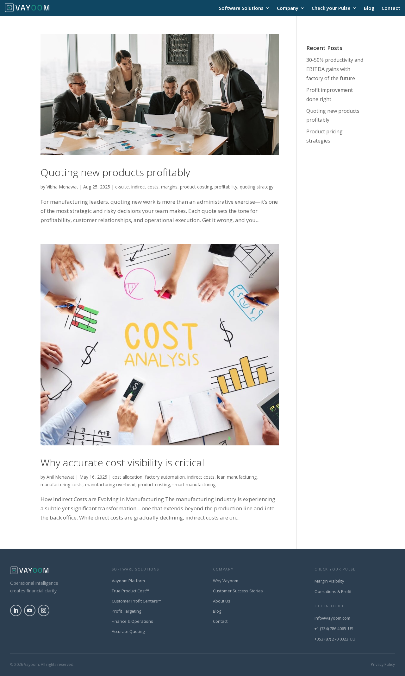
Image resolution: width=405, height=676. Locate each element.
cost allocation (127, 477)
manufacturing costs (61, 484)
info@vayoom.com (332, 618)
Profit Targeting (126, 611)
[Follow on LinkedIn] (16, 610)
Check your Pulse (331, 8)
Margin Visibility (329, 581)
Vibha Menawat (62, 187)
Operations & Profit (333, 591)
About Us (221, 601)
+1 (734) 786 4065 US (334, 628)
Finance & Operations (132, 621)
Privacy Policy (383, 664)
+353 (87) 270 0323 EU (335, 639)
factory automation (165, 477)
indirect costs (145, 187)
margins (169, 187)
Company (287, 8)
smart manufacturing (193, 484)
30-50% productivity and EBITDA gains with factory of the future (334, 69)
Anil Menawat (60, 477)
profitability (226, 187)
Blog (369, 8)
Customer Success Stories (238, 591)
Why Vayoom (225, 581)
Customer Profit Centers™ (136, 601)
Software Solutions (241, 8)
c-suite (122, 187)
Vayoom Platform (128, 581)
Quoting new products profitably (115, 172)
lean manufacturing (237, 477)
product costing (196, 187)
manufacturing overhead (110, 484)
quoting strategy (256, 187)
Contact (391, 8)
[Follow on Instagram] (43, 610)
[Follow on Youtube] (29, 610)
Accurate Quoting (128, 631)
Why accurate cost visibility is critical (122, 462)
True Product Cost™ (130, 591)
